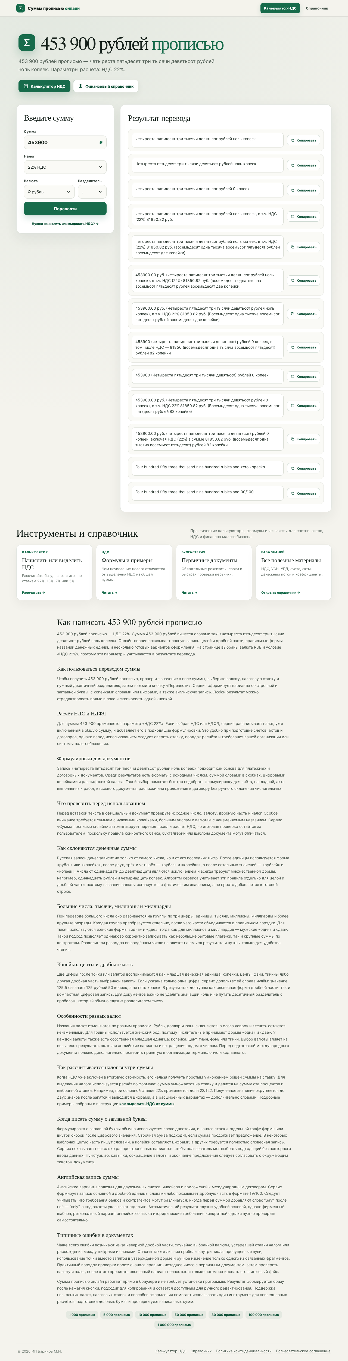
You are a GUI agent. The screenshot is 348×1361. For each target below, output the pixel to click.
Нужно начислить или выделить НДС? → (65, 224)
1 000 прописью (82, 1315)
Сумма (30, 131)
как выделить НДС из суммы (146, 1103)
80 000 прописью (226, 1315)
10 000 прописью (152, 1315)
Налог (29, 156)
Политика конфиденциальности (244, 1351)
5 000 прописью (116, 1315)
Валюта (31, 181)
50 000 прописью (189, 1315)
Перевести (65, 208)
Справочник (317, 8)
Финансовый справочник (109, 86)
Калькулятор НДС (280, 8)
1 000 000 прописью (174, 1325)
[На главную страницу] (26, 42)
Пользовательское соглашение (303, 1351)
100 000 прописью (263, 1315)
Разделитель (90, 181)
